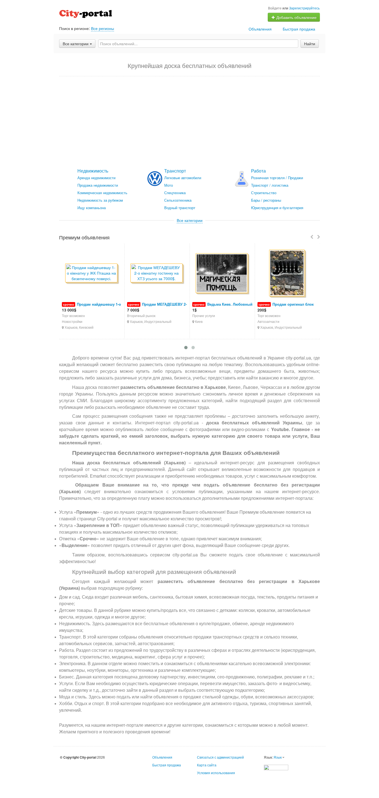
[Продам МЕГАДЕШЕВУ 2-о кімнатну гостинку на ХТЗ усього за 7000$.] (156, 273)
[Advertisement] (189, 122)
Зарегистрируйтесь (304, 8)
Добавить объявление (296, 17)
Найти (309, 43)
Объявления (260, 29)
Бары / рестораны (266, 200)
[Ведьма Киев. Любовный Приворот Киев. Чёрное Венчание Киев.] (222, 273)
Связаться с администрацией (220, 757)
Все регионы (102, 28)
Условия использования (216, 772)
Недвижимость (92, 171)
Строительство (263, 192)
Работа (258, 171)
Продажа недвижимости (97, 185)
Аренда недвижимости (96, 177)
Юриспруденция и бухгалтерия (277, 207)
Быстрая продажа (299, 29)
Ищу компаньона (91, 207)
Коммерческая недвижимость (102, 192)
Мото (168, 185)
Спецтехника (175, 192)
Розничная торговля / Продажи (277, 177)
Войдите (275, 8)
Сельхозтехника (177, 200)
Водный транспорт (179, 207)
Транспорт (175, 171)
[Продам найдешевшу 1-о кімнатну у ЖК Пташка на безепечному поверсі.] (91, 273)
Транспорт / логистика (269, 185)
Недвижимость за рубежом (100, 200)
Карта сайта (206, 764)
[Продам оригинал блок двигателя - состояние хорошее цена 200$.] (287, 273)
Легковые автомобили (182, 177)
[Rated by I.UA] (276, 766)
